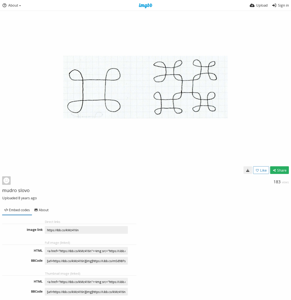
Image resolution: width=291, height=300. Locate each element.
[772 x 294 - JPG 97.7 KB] (247, 170)
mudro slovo (16, 190)
